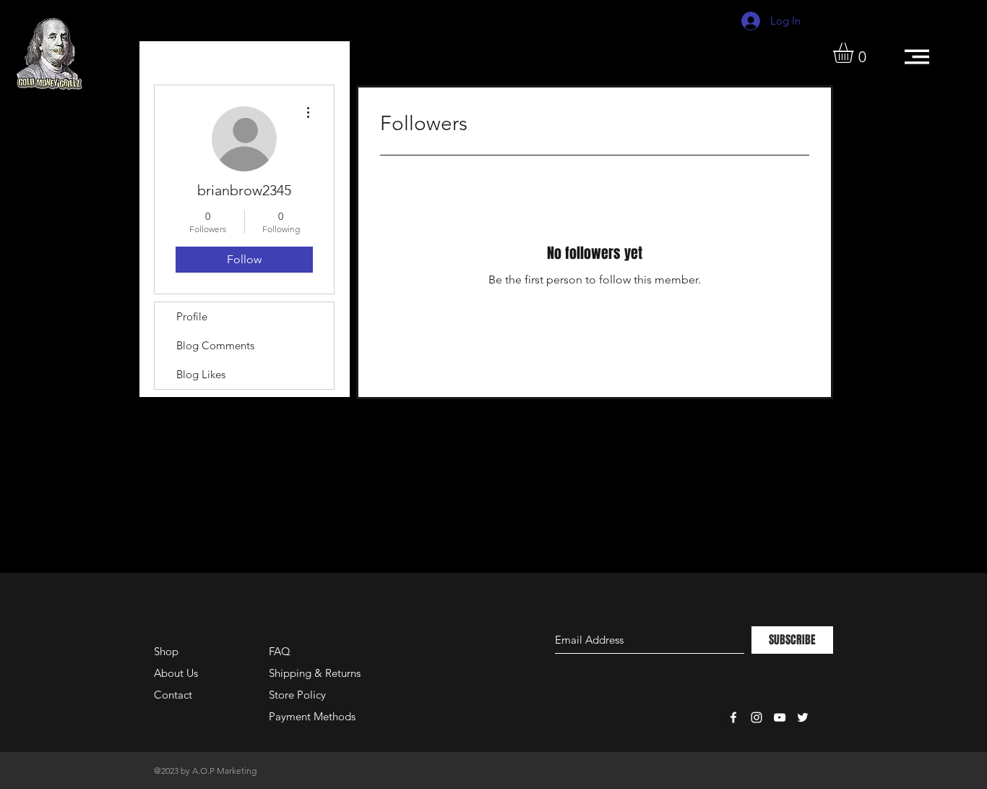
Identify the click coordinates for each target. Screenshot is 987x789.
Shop (166, 651)
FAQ (279, 651)
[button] (855, 53)
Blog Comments (215, 345)
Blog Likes (200, 374)
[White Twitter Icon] (803, 717)
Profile (191, 316)
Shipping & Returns (315, 673)
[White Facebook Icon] (733, 717)
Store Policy (297, 694)
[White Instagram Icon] (756, 717)
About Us (176, 673)
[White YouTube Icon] (779, 717)
